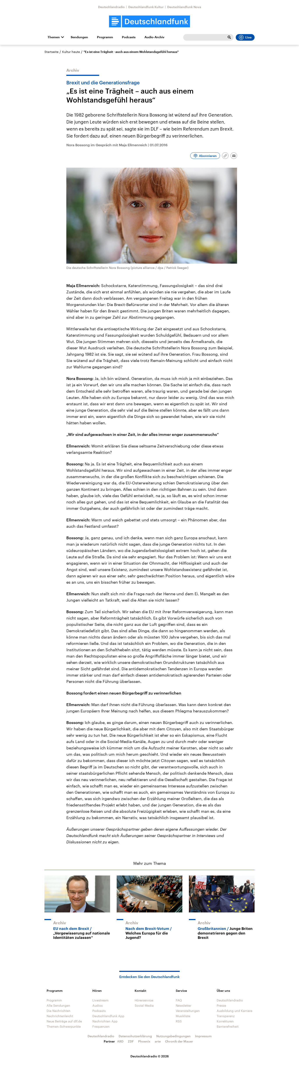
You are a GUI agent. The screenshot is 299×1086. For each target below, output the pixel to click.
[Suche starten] (229, 37)
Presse (221, 1005)
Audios (97, 1005)
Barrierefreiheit (228, 1026)
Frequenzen (101, 1026)
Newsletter (183, 1005)
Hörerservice (144, 1000)
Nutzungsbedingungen (173, 1036)
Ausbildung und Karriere (234, 1011)
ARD (120, 1041)
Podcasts (128, 37)
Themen (53, 37)
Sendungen (79, 37)
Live (248, 37)
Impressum (203, 1036)
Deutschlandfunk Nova (184, 7)
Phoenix (144, 1041)
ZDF (131, 1041)
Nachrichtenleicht (60, 1016)
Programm (105, 37)
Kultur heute (71, 52)
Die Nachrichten (58, 1011)
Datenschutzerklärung (135, 1036)
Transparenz (226, 1016)
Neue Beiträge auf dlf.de (64, 1021)
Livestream (100, 1000)
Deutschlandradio (111, 7)
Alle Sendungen (58, 1005)
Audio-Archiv (154, 37)
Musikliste (183, 1016)
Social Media (144, 1005)
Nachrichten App (105, 1021)
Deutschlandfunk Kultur (146, 7)
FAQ (179, 1000)
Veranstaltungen (188, 1011)
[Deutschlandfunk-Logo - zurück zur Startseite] (149, 22)
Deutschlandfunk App (108, 1016)
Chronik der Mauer (179, 1041)
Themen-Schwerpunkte (64, 1026)
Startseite (51, 52)
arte (158, 1041)
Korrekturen (225, 1021)
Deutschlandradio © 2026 (149, 1056)
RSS (179, 1021)
